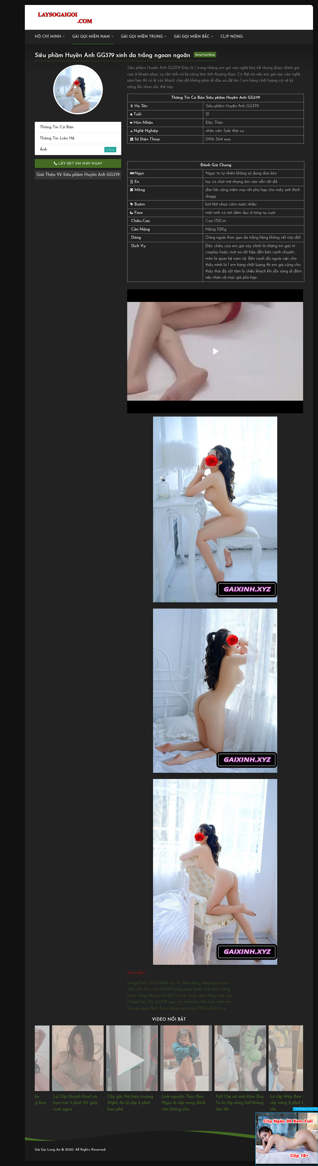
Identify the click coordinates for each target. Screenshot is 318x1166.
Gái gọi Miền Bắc (191, 37)
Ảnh (74, 149)
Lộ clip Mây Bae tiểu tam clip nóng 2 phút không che (277, 1103)
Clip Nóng (232, 37)
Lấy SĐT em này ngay (79, 163)
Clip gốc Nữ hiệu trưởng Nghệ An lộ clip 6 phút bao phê (113, 1103)
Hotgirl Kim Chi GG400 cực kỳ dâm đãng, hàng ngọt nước (178, 983)
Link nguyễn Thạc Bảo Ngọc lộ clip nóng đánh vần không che (166, 1103)
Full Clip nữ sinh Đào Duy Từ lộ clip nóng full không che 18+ (223, 1103)
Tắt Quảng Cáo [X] (305, 1109)
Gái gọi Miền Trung (142, 37)
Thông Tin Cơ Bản (57, 127)
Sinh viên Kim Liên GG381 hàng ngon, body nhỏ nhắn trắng (178, 989)
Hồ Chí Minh (48, 37)
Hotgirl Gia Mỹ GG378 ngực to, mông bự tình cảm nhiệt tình (179, 1002)
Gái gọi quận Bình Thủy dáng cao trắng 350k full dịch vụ (176, 1008)
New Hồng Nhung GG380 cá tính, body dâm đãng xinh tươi (179, 996)
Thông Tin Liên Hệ (57, 138)
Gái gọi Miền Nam (91, 37)
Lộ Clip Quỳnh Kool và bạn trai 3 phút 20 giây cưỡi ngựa (58, 1103)
